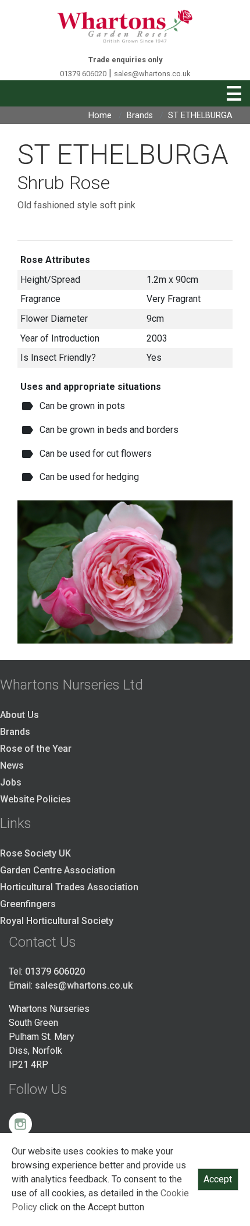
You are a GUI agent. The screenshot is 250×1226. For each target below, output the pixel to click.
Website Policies (35, 799)
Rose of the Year (36, 748)
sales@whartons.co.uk (152, 73)
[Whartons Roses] (125, 26)
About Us (19, 714)
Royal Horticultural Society (56, 920)
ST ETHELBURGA (200, 115)
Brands (140, 115)
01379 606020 (83, 73)
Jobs (11, 782)
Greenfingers (28, 903)
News (12, 765)
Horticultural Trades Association (69, 887)
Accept (217, 1179)
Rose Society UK (35, 853)
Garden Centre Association (57, 870)
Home (100, 115)
